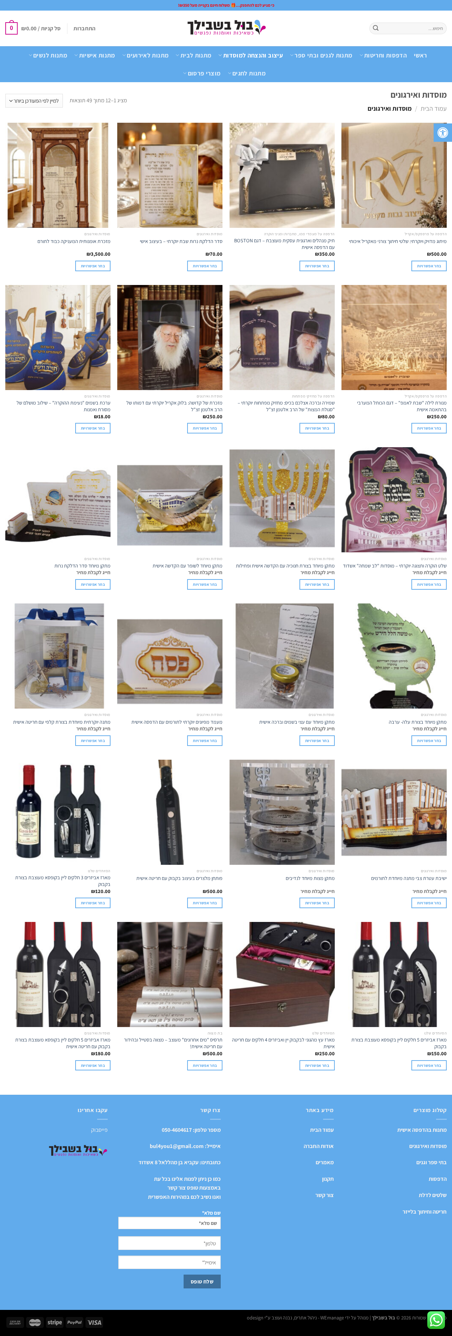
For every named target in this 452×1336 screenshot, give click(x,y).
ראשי (420, 55)
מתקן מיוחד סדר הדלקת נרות (82, 566)
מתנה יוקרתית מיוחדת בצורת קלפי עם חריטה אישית (62, 722)
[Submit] (376, 29)
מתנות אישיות (97, 55)
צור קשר (324, 1195)
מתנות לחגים (249, 73)
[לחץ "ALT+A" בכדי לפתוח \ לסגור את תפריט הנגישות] (443, 132)
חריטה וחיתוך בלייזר (425, 1211)
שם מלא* (211, 1212)
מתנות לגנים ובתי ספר (323, 55)
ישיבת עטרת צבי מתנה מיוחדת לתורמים (409, 878)
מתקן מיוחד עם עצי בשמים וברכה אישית (297, 722)
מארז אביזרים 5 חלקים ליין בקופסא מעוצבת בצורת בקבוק (399, 1043)
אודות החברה (319, 1146)
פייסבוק (99, 1130)
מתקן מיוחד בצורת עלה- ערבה (418, 722)
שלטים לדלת (433, 1195)
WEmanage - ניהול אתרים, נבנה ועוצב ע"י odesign (295, 1317)
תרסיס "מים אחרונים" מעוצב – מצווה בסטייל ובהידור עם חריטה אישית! (173, 1043)
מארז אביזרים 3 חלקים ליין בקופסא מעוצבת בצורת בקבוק (63, 880)
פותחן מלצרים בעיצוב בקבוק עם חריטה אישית (179, 878)
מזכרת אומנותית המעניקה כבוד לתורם (74, 241)
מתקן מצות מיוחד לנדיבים (310, 878)
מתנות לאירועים (147, 55)
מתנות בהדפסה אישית (422, 1130)
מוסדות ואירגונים (428, 1146)
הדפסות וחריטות (385, 55)
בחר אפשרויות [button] (429, 265)
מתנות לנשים (50, 55)
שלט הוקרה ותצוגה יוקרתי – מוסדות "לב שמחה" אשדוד (395, 566)
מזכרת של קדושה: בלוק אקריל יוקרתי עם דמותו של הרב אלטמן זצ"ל (174, 406)
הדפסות (438, 1179)
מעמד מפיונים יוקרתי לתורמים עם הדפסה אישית (176, 722)
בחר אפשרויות (429, 584)
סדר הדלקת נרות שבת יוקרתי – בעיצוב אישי (181, 241)
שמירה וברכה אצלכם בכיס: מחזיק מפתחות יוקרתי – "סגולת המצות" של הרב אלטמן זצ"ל (286, 406)
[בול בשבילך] (226, 28)
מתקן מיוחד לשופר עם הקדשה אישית (187, 566)
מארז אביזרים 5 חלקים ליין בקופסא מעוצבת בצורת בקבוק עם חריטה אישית (63, 1043)
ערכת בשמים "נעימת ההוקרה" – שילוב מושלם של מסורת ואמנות (64, 406)
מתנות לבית (195, 55)
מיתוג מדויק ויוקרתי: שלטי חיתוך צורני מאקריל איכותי (398, 241)
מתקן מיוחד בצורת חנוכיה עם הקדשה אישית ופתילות (285, 566)
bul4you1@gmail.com (177, 1146)
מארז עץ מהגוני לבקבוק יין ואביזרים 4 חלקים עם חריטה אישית (283, 1043)
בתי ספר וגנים (431, 1162)
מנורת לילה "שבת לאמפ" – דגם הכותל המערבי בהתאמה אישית (402, 406)
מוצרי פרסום (204, 73)
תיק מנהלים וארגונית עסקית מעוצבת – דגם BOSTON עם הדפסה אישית (284, 243)
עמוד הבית (434, 108)
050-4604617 (177, 1130)
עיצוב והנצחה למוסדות (253, 55)
